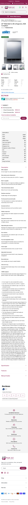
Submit (23, 468)
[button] (25, 7)
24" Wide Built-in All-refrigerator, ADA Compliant (11, 21)
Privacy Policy (11, 501)
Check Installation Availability (8, 115)
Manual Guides (5, 376)
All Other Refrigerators (9, 20)
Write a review (14, 72)
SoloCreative (16, 499)
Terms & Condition (4, 501)
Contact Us (11, 1)
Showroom (17, 1)
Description (4, 167)
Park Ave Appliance (7, 499)
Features (4, 370)
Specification (5, 365)
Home (2, 20)
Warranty (5, 105)
